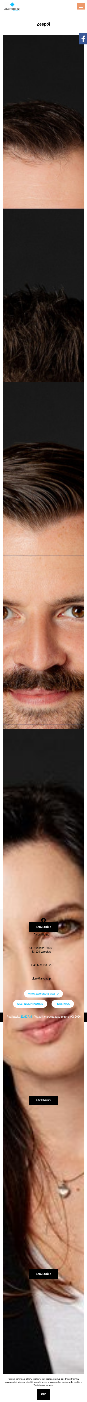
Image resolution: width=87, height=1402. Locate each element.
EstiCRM (26, 1016)
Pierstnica (63, 1004)
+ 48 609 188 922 (41, 965)
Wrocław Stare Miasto (43, 993)
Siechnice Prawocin (30, 1004)
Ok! (43, 1394)
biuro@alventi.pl (41, 978)
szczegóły (43, 927)
